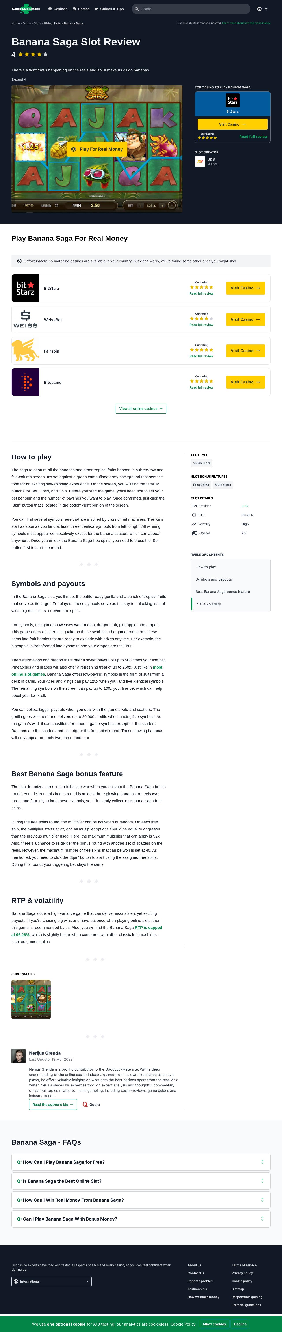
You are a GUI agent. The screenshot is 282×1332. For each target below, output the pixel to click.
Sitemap (238, 1289)
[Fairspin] (25, 350)
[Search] (137, 9)
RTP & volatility (208, 604)
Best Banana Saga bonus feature (223, 591)
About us (194, 1265)
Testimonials (197, 1289)
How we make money (203, 1297)
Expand (19, 79)
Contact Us (196, 1273)
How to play (206, 567)
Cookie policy (242, 1281)
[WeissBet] (25, 319)
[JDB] (200, 161)
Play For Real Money (101, 149)
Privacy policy (242, 1273)
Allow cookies (214, 1324)
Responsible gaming (247, 1297)
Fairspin (51, 351)
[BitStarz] (233, 100)
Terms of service (244, 1265)
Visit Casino (248, 289)
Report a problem (201, 1281)
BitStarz (233, 111)
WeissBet (53, 320)
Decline (240, 1324)
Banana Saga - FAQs (46, 1142)
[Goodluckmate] (26, 9)
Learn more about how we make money (246, 22)
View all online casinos (138, 408)
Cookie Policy (183, 1324)
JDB (211, 159)
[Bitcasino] (25, 382)
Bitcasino (53, 382)
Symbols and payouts (214, 579)
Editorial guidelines (246, 1305)
